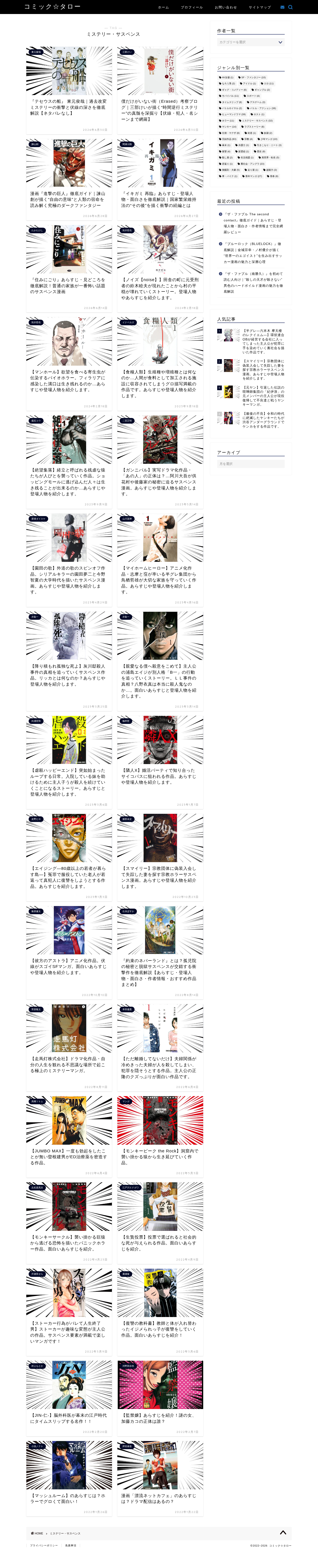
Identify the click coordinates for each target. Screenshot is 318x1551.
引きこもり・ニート (269, 145)
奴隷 (268, 133)
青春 (274, 176)
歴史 (261, 151)
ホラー (228, 120)
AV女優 (227, 77)
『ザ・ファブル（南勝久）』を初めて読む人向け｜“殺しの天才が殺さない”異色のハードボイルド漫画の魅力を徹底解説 (253, 283)
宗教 (248, 139)
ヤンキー (229, 127)
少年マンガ (269, 139)
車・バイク (229, 176)
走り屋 (253, 170)
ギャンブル (262, 90)
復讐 (226, 151)
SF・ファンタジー (253, 77)
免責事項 (70, 1545)
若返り (227, 164)
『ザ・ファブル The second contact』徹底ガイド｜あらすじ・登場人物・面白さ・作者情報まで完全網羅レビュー (253, 223)
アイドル (249, 83)
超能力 (271, 170)
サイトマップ (260, 7)
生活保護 (247, 157)
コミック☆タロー (52, 6)
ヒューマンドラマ (234, 114)
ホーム (163, 7)
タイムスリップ (232, 102)
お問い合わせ (226, 7)
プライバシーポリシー (44, 1545)
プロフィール (192, 7)
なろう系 (228, 83)
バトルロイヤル (232, 108)
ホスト (259, 114)
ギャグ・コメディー (234, 90)
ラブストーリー (254, 127)
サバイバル (230, 96)
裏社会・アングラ (252, 164)
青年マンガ (253, 176)
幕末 (226, 145)
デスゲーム (257, 102)
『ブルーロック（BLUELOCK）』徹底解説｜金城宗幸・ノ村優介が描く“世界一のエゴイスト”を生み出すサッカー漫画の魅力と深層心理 (253, 253)
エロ (269, 83)
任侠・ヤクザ (231, 133)
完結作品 (229, 139)
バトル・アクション (263, 108)
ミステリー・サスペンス (257, 120)
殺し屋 (227, 157)
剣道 (252, 133)
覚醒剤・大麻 (231, 170)
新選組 (243, 151)
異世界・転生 (270, 157)
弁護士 (243, 145)
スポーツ (253, 96)
